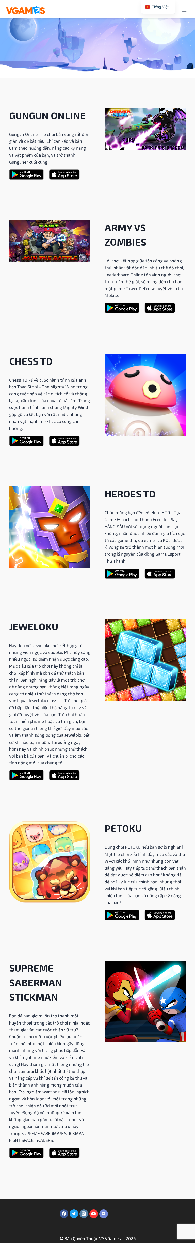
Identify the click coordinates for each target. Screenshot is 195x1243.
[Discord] (103, 1213)
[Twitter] (74, 1213)
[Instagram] (83, 1213)
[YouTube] (93, 1213)
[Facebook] (64, 1213)
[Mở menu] (184, 10)
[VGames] (25, 10)
